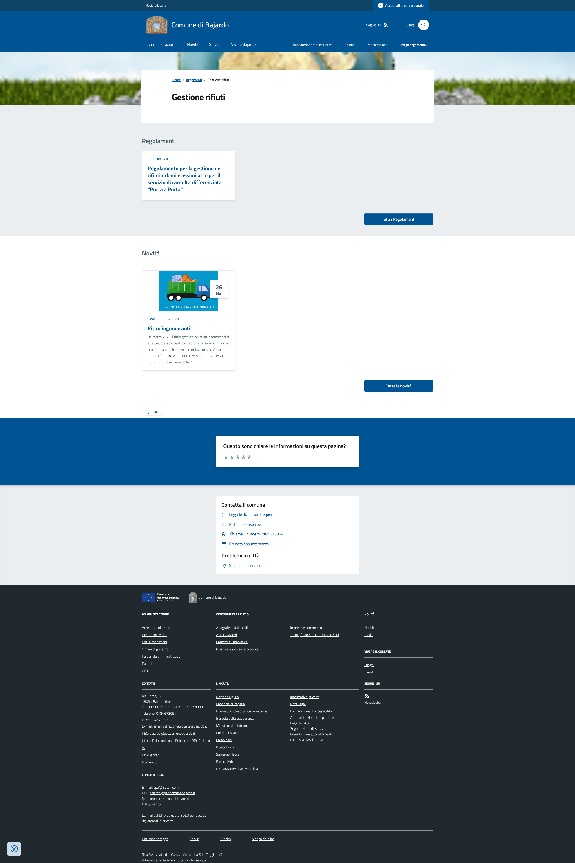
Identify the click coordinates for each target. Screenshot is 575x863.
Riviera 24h (224, 761)
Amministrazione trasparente (312, 717)
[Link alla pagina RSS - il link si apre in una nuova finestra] (385, 25)
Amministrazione (161, 44)
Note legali (298, 704)
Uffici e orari (150, 755)
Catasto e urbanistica (232, 642)
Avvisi (152, 318)
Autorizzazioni (226, 634)
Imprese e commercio (306, 627)
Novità (192, 44)
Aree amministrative (157, 627)
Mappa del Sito (263, 838)
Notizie (369, 627)
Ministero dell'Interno (232, 725)
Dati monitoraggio (155, 838)
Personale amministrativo (161, 656)
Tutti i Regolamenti (399, 219)
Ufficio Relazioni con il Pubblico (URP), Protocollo (176, 744)
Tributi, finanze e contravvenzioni (314, 634)
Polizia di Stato (227, 732)
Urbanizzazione (376, 44)
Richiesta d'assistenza (306, 739)
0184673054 (166, 713)
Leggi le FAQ (299, 723)
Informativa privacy (304, 696)
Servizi (214, 44)
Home (176, 79)
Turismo (349, 44)
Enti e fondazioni (154, 642)
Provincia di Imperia (230, 704)
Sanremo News (227, 754)
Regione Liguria (156, 5)
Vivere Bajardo (243, 44)
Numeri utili (150, 762)
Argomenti (194, 79)
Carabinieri (224, 740)
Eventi (369, 672)
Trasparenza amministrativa (312, 44)
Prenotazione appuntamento (311, 734)
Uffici (145, 670)
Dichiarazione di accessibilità (237, 768)
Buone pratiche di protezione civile (241, 711)
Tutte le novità (398, 386)
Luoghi (369, 665)
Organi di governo (155, 649)
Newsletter (372, 702)
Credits (225, 838)
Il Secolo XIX (225, 747)
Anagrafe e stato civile (233, 627)
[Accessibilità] (14, 848)
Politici (147, 663)
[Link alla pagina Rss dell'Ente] (367, 696)
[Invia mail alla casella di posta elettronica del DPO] (166, 787)
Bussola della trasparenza (235, 718)
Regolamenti (158, 158)
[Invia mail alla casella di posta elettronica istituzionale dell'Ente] (180, 726)
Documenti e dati (154, 634)
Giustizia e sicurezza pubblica (237, 649)
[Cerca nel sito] (422, 25)
